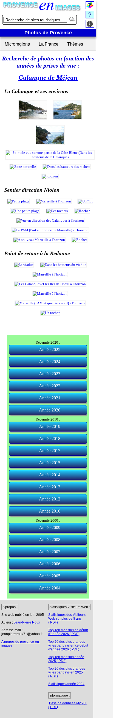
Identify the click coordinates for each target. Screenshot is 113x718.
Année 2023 (49, 373)
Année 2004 (49, 588)
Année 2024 (49, 361)
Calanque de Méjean (48, 77)
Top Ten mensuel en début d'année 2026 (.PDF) (68, 632)
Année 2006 (49, 563)
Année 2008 (49, 539)
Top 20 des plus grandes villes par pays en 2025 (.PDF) (66, 672)
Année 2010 (49, 511)
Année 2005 (49, 576)
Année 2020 (49, 410)
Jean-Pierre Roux (27, 622)
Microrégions (17, 44)
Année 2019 (49, 426)
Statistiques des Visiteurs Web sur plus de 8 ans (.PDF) (67, 618)
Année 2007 (49, 551)
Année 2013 (49, 487)
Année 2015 (49, 462)
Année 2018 (49, 438)
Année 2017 (49, 450)
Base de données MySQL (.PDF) (67, 705)
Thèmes (75, 44)
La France (48, 44)
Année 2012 (49, 499)
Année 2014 (49, 474)
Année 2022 (49, 385)
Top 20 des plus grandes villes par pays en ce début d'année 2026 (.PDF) (68, 645)
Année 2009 (49, 527)
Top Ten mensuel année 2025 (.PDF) (66, 659)
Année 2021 (49, 398)
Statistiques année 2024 (66, 684)
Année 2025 (49, 349)
